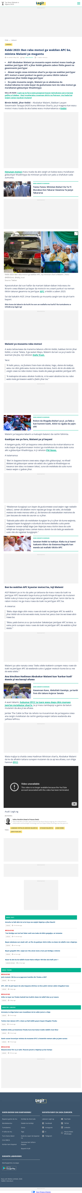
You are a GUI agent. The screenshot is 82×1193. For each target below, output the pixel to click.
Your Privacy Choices (43, 1192)
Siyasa (3, 1024)
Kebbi (63, 108)
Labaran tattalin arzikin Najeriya (24, 828)
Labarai (14, 40)
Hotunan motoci (14, 171)
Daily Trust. (39, 354)
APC (42, 291)
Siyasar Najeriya (46, 828)
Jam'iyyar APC (16, 831)
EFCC (15, 762)
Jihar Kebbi (60, 828)
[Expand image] (76, 233)
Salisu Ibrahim (29, 57)
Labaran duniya (10, 963)
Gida (6, 40)
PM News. (51, 450)
